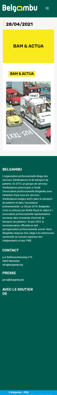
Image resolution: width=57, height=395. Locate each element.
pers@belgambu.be (13, 279)
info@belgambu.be (12, 264)
